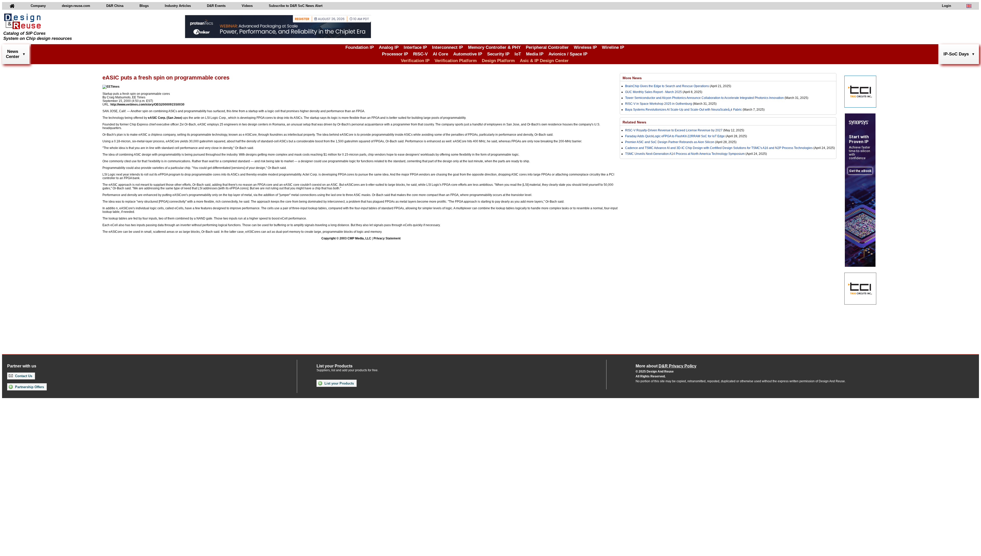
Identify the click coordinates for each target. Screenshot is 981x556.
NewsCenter (12, 54)
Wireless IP (585, 47)
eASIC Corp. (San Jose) (165, 118)
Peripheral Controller (547, 47)
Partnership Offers (29, 387)
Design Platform (498, 60)
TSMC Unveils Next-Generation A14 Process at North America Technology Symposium (685, 154)
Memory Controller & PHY (494, 47)
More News (632, 78)
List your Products (338, 383)
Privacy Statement (387, 238)
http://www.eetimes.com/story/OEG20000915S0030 (147, 104)
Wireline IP (613, 47)
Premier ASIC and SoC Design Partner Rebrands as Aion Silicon (670, 142)
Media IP (534, 54)
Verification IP (415, 60)
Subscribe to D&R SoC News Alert (295, 6)
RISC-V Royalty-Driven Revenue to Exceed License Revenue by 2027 (673, 130)
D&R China (114, 6)
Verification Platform (456, 60)
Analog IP (389, 47)
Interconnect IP (447, 47)
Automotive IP (467, 54)
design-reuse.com (76, 6)
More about (666, 366)
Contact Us (23, 376)
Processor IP (395, 54)
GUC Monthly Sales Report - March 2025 (653, 92)
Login (946, 6)
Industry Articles (178, 6)
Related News (634, 122)
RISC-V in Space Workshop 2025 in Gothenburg (658, 104)
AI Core (440, 54)
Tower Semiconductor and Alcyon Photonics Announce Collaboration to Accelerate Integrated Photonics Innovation (704, 98)
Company (38, 6)
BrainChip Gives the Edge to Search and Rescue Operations (667, 86)
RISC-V (420, 54)
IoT (518, 54)
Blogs (144, 6)
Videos (247, 6)
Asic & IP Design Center (544, 60)
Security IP (498, 54)
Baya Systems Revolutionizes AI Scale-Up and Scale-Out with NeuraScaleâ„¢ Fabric (683, 109)
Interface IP (415, 47)
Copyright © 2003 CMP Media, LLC (346, 238)
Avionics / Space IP (567, 54)
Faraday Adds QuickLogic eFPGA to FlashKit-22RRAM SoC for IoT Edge (675, 136)
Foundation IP (359, 47)
